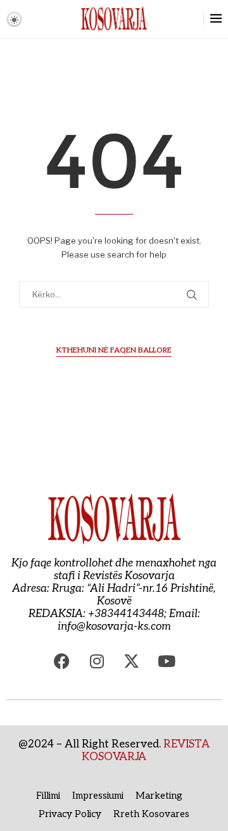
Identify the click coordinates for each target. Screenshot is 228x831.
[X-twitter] (132, 661)
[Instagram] (97, 661)
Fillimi (48, 795)
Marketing (159, 795)
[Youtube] (166, 661)
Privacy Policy (70, 814)
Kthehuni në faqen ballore (114, 350)
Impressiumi (98, 795)
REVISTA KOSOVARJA (146, 750)
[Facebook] (62, 661)
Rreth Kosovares (151, 814)
